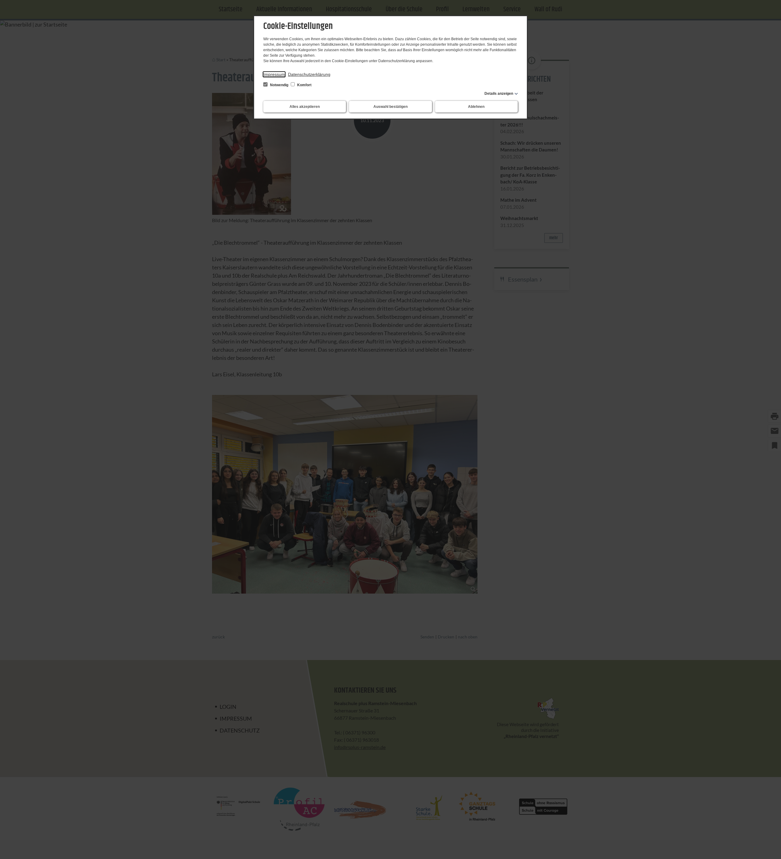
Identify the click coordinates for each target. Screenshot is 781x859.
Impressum (274, 74)
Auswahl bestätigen (390, 107)
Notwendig (279, 85)
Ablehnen (476, 107)
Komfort (303, 85)
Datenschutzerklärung (309, 74)
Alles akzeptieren (305, 107)
